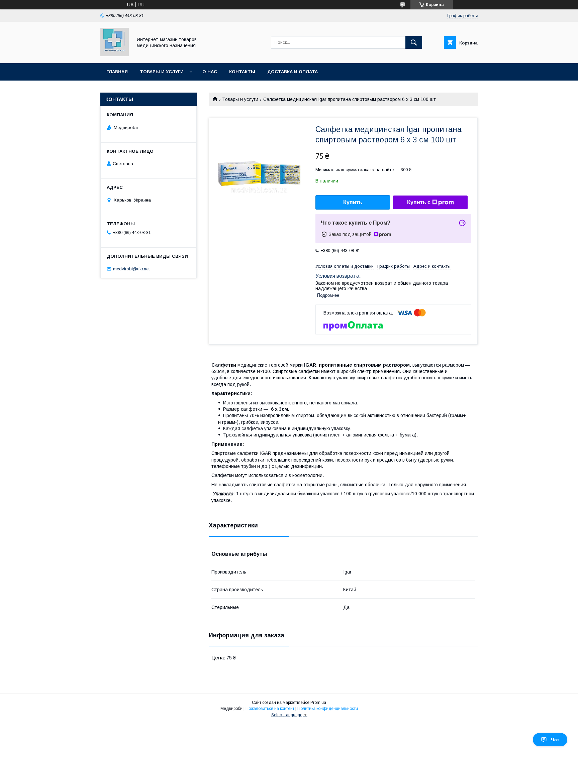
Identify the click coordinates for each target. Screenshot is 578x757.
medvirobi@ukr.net (131, 268)
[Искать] (413, 42)
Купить (352, 202)
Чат (555, 739)
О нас (209, 71)
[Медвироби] (114, 54)
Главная (117, 71)
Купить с (418, 202)
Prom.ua (318, 702)
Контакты (242, 71)
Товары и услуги (162, 71)
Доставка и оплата (292, 71)
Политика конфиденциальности (327, 708)
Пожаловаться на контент (270, 708)
